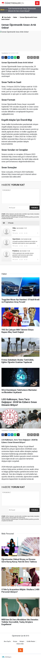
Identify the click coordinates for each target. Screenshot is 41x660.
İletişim (22, 641)
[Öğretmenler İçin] (12, 3)
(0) (22, 233)
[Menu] (37, 3)
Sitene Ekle (20, 644)
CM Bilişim (8, 657)
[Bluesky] (9, 57)
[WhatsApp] (15, 57)
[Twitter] (6, 57)
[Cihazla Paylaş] (18, 57)
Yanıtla (16, 233)
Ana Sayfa (7, 17)
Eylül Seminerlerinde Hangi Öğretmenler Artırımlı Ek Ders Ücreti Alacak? (22, 10)
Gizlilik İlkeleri (31, 641)
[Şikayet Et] (38, 233)
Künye (15, 641)
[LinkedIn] (12, 57)
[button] (31, 57)
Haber (15, 17)
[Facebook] (2, 57)
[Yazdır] (28, 57)
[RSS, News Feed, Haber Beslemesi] (20, 650)
